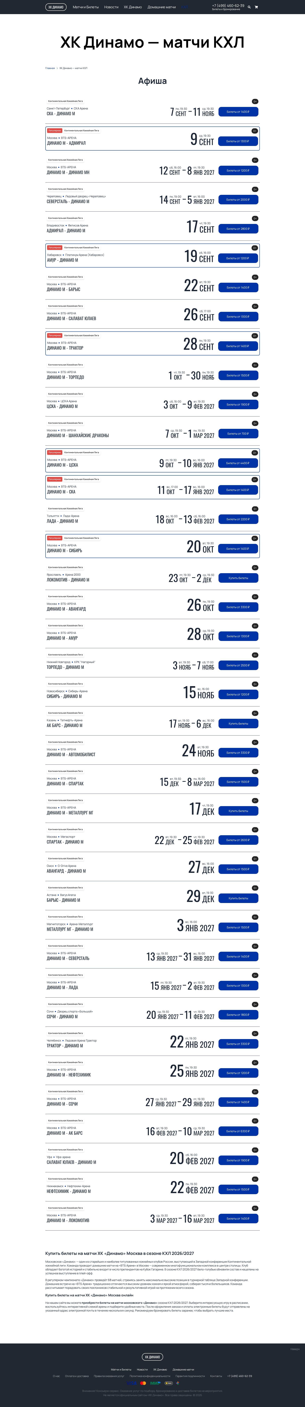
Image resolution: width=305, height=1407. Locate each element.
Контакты (216, 1376)
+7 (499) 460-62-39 (228, 6)
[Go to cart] (256, 7)
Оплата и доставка (77, 1376)
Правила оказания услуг (109, 1376)
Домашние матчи (162, 7)
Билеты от (238, 112)
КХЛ (184, 7)
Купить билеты (238, 578)
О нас (56, 1376)
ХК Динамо (56, 7)
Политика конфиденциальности (150, 1376)
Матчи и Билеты (86, 7)
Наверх (295, 1349)
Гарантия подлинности (190, 1376)
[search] (249, 7)
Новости (111, 7)
